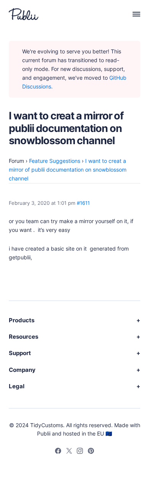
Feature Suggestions (54, 161)
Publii (43, 433)
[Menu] (132, 14)
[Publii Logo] (24, 14)
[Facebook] (58, 452)
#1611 (83, 203)
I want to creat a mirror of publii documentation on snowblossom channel (67, 170)
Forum (16, 161)
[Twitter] (69, 452)
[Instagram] (80, 452)
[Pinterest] (91, 452)
